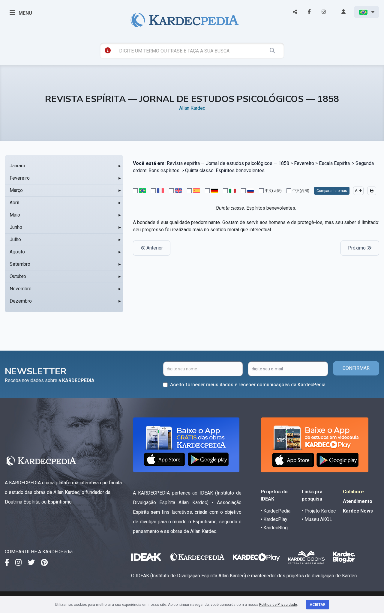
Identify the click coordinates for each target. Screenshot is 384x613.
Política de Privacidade (278, 605)
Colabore (353, 492)
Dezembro (21, 301)
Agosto (17, 252)
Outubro (18, 276)
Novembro (21, 289)
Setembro (20, 264)
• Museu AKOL (317, 519)
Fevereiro (20, 178)
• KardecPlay (274, 519)
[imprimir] (371, 191)
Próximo (357, 248)
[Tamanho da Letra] (358, 191)
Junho (16, 227)
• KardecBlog (274, 528)
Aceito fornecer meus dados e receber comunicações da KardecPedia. (248, 384)
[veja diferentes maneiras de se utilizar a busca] (108, 50)
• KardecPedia (275, 511)
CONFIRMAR (356, 368)
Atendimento (357, 501)
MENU (24, 13)
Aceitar (318, 605)
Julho (15, 239)
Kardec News (358, 511)
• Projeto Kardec (319, 511)
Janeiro (17, 166)
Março (16, 190)
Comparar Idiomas (331, 191)
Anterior (154, 248)
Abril (14, 202)
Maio (15, 215)
